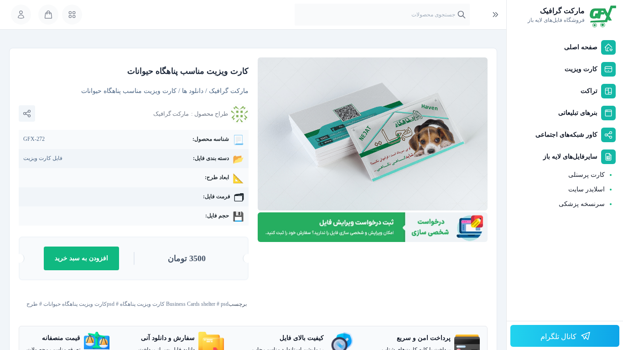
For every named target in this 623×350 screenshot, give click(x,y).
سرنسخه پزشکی (582, 204)
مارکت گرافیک (229, 91)
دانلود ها (192, 91)
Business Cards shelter (190, 304)
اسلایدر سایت (586, 189)
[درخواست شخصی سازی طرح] (373, 227)
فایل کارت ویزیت (42, 158)
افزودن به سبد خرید (81, 258)
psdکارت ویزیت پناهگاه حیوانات (78, 304)
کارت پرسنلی (586, 174)
